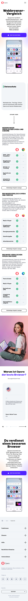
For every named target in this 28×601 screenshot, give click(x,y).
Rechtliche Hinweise (7, 549)
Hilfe (3, 542)
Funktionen (5, 528)
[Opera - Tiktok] (7, 579)
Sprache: (25, 2)
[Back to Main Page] (4, 3)
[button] (14, 35)
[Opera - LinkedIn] (20, 579)
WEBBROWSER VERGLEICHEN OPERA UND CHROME (12, 129)
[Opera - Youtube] (16, 579)
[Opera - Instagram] (25, 579)
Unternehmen (5, 556)
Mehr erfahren (14, 29)
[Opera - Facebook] (3, 579)
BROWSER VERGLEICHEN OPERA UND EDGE (12, 255)
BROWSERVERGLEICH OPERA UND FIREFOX (14, 194)
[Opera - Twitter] (11, 579)
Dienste (3, 535)
